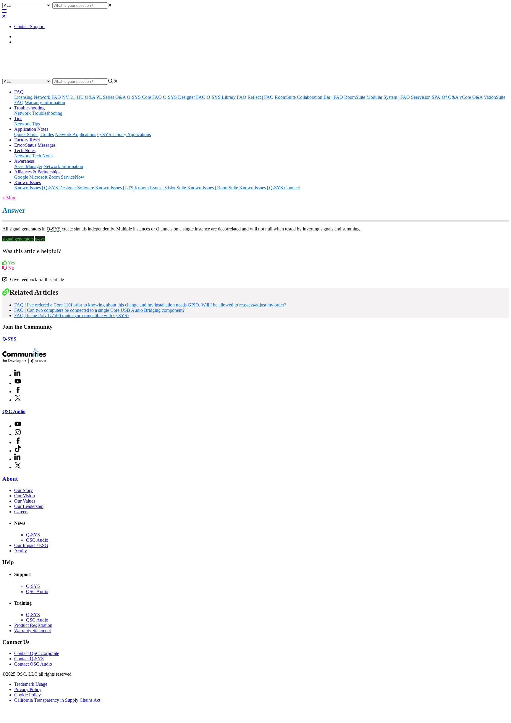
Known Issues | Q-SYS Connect (269, 187)
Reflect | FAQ (261, 97)
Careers (21, 511)
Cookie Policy (27, 694)
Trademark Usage (30, 684)
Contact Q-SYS (29, 658)
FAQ (19, 41)
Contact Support (29, 26)
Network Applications (75, 134)
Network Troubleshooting (38, 113)
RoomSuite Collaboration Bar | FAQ (309, 97)
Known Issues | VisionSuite (160, 187)
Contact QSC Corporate (36, 653)
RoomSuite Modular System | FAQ (377, 97)
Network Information (63, 166)
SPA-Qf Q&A (445, 97)
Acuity (20, 550)
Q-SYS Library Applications (124, 134)
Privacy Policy (27, 689)
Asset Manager (28, 166)
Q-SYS (9, 338)
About (10, 479)
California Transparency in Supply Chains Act (57, 700)
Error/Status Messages (35, 145)
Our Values (24, 500)
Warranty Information (45, 102)
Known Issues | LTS (114, 187)
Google (21, 177)
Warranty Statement (32, 630)
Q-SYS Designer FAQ (184, 97)
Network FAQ (47, 97)
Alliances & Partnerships (37, 171)
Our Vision (24, 495)
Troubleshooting (29, 107)
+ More (9, 197)
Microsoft (38, 177)
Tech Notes (24, 150)
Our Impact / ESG (31, 545)
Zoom (54, 177)
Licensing (23, 97)
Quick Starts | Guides (34, 134)
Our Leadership (28, 506)
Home (20, 36)
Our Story (23, 490)
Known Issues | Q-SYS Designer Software (54, 187)
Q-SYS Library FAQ (226, 97)
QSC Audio (13, 411)
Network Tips (27, 123)
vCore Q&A (471, 97)
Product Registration (33, 625)
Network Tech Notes (33, 155)
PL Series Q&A (111, 97)
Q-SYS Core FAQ (144, 97)
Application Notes (31, 129)
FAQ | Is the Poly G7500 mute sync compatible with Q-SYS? (71, 315)
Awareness (24, 161)
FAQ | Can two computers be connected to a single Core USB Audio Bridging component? (99, 310)
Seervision (421, 97)
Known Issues (27, 182)
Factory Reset (27, 139)
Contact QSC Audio (33, 663)
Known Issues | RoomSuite (212, 187)
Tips (18, 118)
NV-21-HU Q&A (78, 97)
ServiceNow (72, 177)
